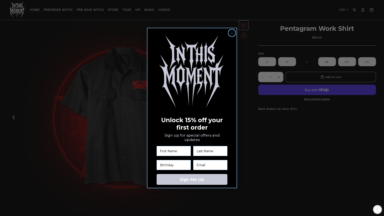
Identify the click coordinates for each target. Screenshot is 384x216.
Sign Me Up (192, 179)
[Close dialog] (231, 32)
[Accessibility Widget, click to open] (377, 209)
